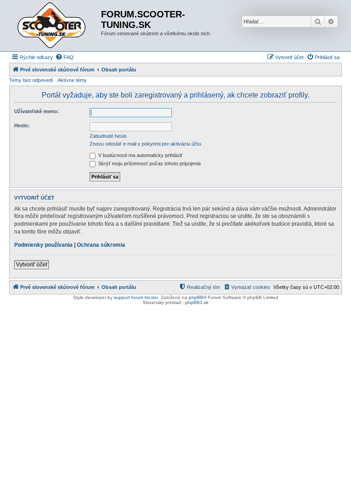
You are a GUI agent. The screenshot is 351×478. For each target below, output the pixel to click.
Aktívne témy (72, 80)
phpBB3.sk (196, 302)
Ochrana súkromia (101, 245)
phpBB (196, 297)
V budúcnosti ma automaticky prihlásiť (139, 155)
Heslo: (22, 125)
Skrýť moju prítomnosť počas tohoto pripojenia (149, 163)
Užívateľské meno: (36, 111)
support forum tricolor (136, 297)
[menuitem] (64, 57)
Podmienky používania (43, 245)
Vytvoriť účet (31, 264)
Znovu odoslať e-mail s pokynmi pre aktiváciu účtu (145, 144)
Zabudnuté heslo (108, 136)
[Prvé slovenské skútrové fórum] (56, 25)
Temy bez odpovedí (31, 80)
